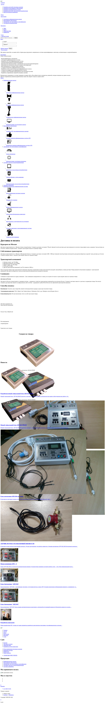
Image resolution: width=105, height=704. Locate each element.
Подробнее (3, 54)
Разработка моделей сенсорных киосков (13, 7)
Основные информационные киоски (15, 92)
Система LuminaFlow (8, 185)
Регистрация (4, 49)
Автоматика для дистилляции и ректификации (14, 146)
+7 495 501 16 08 (5, 36)
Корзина (5, 694)
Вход (2, 39)
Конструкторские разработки (10, 12)
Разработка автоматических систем (12, 9)
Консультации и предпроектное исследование (17, 221)
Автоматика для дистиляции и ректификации (14, 21)
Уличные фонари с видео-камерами (15, 177)
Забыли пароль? (4, 48)
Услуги (5, 631)
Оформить (11, 694)
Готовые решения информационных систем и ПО (18, 138)
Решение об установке (11, 200)
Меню (2, 78)
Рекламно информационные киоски (15, 105)
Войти (10, 48)
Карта (4, 29)
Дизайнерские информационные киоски (16, 117)
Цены (4, 632)
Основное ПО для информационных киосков (17, 131)
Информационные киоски (9, 80)
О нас (4, 636)
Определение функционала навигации (15, 214)
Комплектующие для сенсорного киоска (16, 124)
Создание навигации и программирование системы (19, 228)
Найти (16, 37)
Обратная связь (7, 31)
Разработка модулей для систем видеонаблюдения (15, 11)
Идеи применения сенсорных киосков (15, 193)
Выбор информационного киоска (14, 207)
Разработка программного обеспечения (13, 8)
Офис (4, 28)
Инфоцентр (6, 32)
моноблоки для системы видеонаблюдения (16, 170)
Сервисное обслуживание (12, 237)
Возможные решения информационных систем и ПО (19, 145)
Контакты (5, 635)
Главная (5, 630)
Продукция (6, 634)
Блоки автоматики (10, 154)
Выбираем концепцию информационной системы (15, 186)
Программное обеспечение (10, 20)
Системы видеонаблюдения (10, 23)
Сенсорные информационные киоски (12, 19)
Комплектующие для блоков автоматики (16, 161)
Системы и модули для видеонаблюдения (13, 162)
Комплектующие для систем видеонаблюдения (17, 184)
